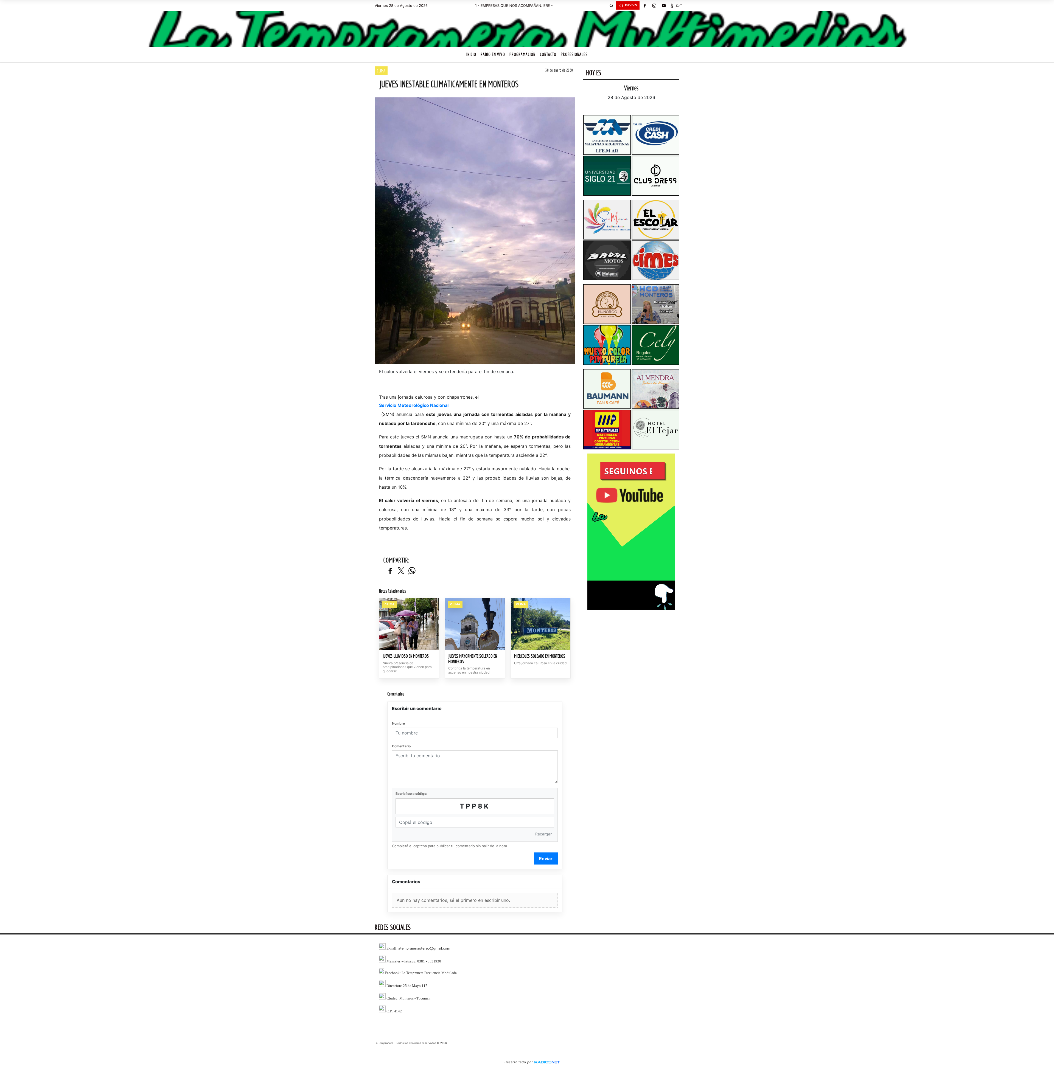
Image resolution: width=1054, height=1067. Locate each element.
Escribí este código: (411, 794)
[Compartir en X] (401, 571)
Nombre (398, 723)
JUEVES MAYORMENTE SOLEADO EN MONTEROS (472, 659)
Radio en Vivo (493, 54)
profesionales (574, 54)
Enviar (546, 858)
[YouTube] (663, 5)
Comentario (401, 746)
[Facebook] (644, 5)
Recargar (543, 834)
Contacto (548, 54)
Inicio (471, 54)
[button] (611, 5)
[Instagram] (654, 5)
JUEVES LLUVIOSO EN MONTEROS (406, 656)
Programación (522, 54)
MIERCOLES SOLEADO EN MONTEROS (539, 656)
